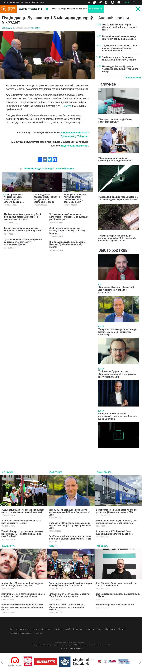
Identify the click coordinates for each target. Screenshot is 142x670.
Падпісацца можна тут (74, 145)
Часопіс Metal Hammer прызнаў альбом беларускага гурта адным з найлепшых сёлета (22, 607)
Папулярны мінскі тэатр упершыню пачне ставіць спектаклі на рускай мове (23, 595)
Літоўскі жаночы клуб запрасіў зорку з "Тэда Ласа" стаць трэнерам (69, 595)
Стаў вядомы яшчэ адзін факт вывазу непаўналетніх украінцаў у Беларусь (67, 230)
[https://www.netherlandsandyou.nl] (62, 662)
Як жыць (62, 9)
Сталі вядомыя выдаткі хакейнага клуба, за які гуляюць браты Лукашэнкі (70, 584)
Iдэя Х (27, 2)
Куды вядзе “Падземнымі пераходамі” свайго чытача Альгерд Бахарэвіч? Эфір (117, 416)
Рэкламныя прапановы (20, 633)
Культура (8, 545)
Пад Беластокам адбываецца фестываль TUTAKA (118, 595)
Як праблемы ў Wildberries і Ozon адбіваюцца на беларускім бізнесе (13, 198)
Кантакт (122, 629)
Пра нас (38, 633)
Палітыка (55, 472)
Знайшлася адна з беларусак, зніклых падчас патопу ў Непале (119, 58)
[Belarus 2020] (30, 661)
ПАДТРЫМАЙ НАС (95, 9)
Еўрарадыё (7, 28)
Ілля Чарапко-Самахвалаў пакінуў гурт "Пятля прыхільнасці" (116, 584)
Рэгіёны (58, 629)
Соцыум (7, 472)
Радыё (49, 629)
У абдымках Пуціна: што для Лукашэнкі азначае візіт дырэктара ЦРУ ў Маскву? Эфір (117, 374)
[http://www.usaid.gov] (94, 662)
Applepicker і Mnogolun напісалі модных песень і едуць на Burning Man (22, 584)
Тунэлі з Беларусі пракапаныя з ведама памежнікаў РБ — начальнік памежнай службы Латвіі (117, 238)
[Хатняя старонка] (30, 9)
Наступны (140, 662)
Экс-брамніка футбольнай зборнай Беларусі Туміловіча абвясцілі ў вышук (67, 244)
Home (47, 9)
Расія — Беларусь (65, 168)
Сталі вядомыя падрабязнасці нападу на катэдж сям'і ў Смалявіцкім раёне (47, 198)
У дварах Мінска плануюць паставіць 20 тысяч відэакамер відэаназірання (118, 198)
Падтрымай (37, 629)
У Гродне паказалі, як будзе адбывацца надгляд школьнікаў (115, 159)
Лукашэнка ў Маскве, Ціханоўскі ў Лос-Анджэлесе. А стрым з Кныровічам (116, 290)
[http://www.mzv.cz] (123, 662)
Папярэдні (2, 662)
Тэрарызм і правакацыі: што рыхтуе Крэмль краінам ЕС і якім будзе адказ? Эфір (117, 332)
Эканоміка (35, 28)
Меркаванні (81, 9)
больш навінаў (133, 77)
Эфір (42, 2)
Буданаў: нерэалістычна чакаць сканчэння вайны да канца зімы (119, 37)
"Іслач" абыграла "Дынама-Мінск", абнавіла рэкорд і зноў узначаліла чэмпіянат (67, 607)
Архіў (67, 629)
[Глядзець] (4, 194)
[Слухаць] (103, 326)
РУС (133, 2)
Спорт (53, 545)
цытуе (67, 105)
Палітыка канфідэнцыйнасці (71, 648)
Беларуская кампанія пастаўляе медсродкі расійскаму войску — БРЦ (23, 229)
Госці (6, 2)
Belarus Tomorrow (16, 2)
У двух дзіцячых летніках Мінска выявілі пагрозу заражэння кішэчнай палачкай (119, 48)
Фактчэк (35, 2)
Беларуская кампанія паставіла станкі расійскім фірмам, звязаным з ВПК (75, 198)
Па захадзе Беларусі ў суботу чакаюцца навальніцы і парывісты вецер (120, 69)
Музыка (102, 545)
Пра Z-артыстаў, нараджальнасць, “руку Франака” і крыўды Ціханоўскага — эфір (70, 537)
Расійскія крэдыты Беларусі (39, 168)
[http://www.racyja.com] (84, 661)
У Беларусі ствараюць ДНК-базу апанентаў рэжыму (115, 120)
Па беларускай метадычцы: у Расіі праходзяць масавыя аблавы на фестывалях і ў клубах (22, 217)
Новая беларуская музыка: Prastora (115, 604)
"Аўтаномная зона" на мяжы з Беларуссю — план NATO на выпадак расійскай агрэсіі (68, 217)
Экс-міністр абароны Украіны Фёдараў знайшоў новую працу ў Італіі (119, 27)
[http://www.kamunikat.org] (109, 661)
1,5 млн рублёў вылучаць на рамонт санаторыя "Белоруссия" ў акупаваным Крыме (23, 242)
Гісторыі (71, 9)
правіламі (106, 645)
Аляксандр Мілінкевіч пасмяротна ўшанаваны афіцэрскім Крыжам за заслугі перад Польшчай (115, 454)
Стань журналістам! (19, 629)
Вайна (54, 9)
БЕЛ (127, 2)
